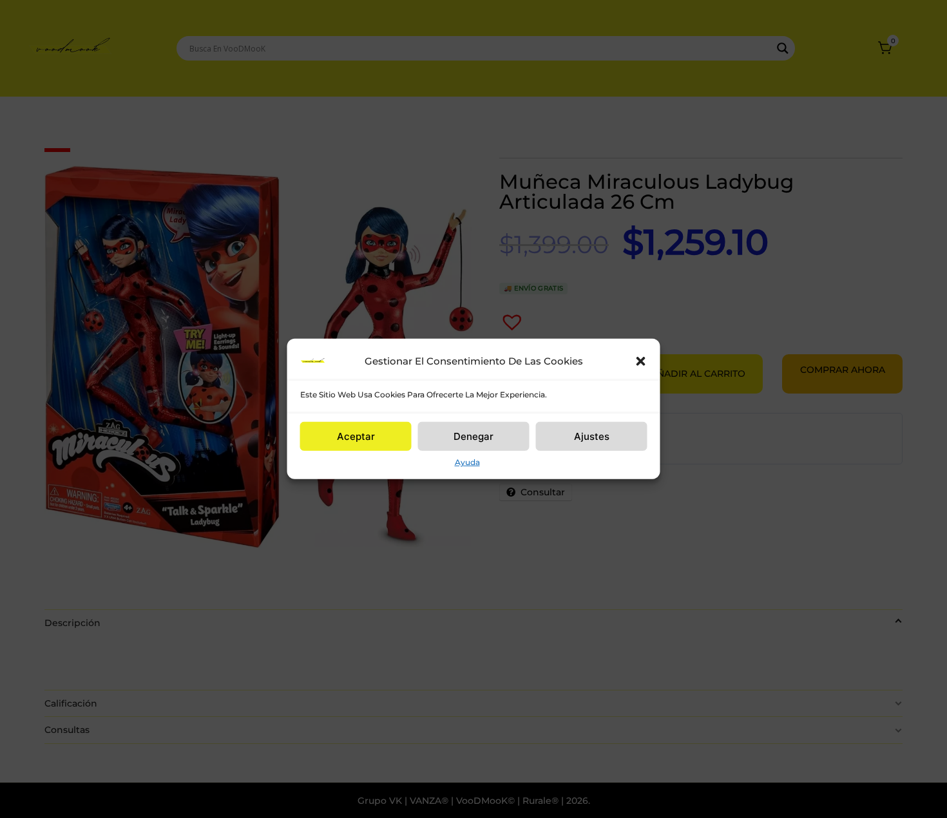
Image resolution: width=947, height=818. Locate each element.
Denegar (473, 436)
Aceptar (356, 436)
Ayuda (467, 462)
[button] (641, 361)
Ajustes (591, 436)
